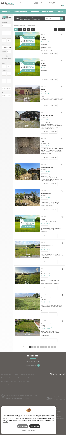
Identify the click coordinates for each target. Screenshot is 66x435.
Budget (3, 36)
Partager (54, 53)
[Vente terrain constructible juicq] (27, 249)
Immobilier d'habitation (20, 11)
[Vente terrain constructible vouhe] (27, 171)
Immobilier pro (35, 11)
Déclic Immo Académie (52, 3)
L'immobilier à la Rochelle (57, 418)
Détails (46, 53)
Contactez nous (60, 2)
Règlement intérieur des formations (24, 374)
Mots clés (4, 85)
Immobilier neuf (6, 11)
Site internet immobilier (59, 398)
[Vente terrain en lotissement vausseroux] (27, 275)
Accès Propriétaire (6, 385)
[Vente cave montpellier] (27, 145)
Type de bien (4, 29)
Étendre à (4, 51)
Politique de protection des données (23, 377)
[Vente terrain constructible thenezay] (27, 119)
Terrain (4, 77)
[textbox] (7, 47)
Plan (28, 381)
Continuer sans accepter (29, 430)
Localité (3, 44)
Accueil (19, 2)
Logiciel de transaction (59, 396)
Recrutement (44, 2)
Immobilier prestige (47, 11)
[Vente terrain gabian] (27, 41)
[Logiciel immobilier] (49, 398)
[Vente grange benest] (27, 93)
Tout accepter (35, 426)
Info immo (60, 11)
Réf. (2, 92)
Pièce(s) (3, 63)
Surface (4, 70)
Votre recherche (5, 22)
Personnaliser (22, 426)
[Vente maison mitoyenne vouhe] (27, 197)
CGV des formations (6, 374)
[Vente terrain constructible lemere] (27, 301)
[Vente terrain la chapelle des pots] (27, 223)
